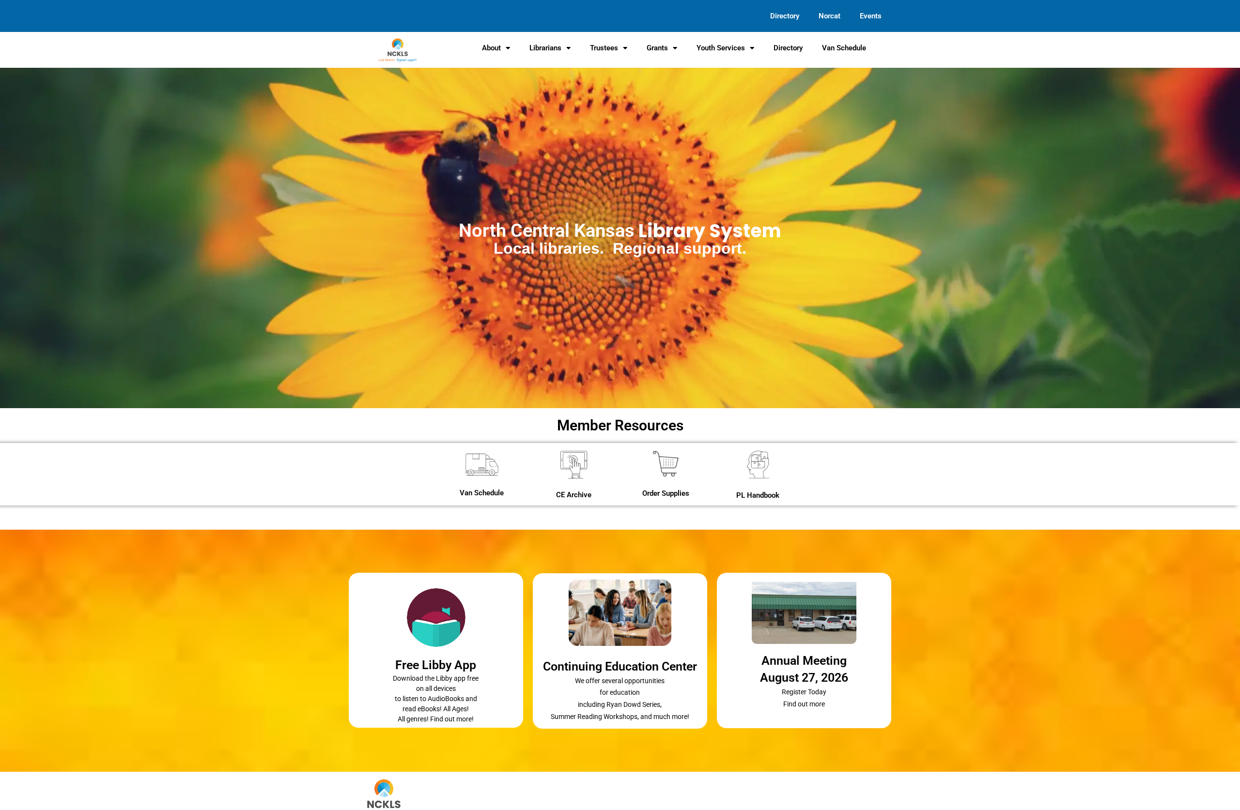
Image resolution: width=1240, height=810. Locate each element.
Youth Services (721, 48)
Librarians (545, 48)
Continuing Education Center (620, 666)
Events (871, 16)
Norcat (829, 16)
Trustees (604, 48)
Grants (657, 48)
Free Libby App (435, 665)
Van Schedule (844, 48)
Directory (784, 16)
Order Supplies (665, 493)
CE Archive (573, 494)
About (491, 48)
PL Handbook (757, 495)
